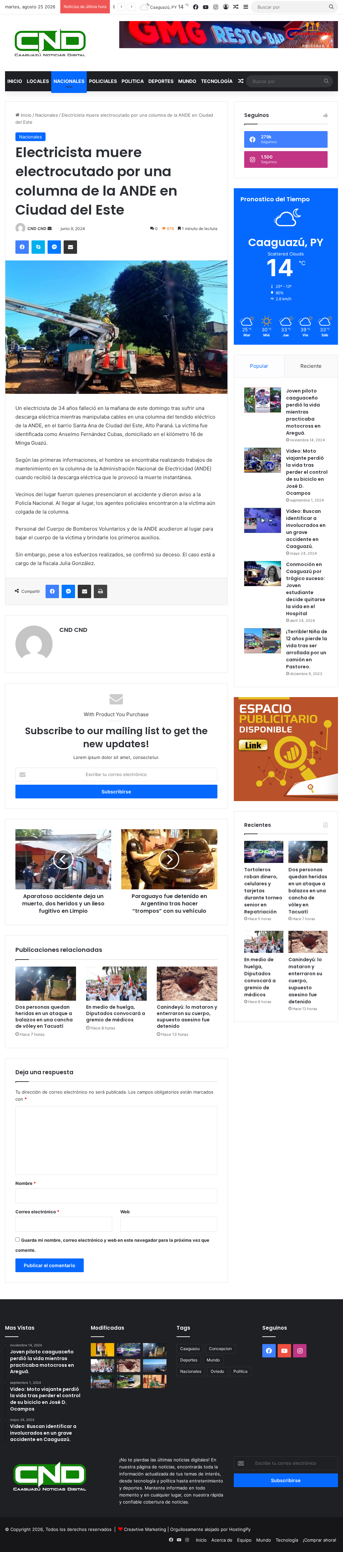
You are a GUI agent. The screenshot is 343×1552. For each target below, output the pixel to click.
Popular (259, 366)
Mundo (187, 81)
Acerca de (221, 1540)
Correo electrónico (37, 1211)
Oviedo (217, 1371)
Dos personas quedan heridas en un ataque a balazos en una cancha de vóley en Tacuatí (44, 1016)
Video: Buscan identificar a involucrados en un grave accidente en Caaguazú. (306, 529)
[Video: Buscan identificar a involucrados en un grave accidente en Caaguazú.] (262, 520)
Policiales (103, 81)
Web (125, 1211)
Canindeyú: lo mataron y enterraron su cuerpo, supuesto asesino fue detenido (187, 1016)
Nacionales (69, 81)
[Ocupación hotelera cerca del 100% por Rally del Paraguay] (128, 1381)
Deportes (161, 81)
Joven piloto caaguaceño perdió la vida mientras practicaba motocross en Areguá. (303, 411)
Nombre (25, 1183)
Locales (38, 81)
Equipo (244, 1540)
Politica (133, 81)
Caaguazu (190, 1348)
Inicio (14, 81)
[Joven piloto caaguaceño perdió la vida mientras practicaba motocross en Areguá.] (262, 400)
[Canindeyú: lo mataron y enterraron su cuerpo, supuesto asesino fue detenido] (187, 984)
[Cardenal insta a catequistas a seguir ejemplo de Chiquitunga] (154, 1381)
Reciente (311, 366)
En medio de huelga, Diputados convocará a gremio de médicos (115, 1013)
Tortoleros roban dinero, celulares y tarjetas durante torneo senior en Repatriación (263, 890)
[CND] (49, 43)
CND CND (37, 228)
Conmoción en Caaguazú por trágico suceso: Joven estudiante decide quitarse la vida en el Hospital (305, 589)
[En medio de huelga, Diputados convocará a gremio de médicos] (116, 984)
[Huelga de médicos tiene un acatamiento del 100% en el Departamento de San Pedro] (102, 1381)
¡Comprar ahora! (319, 1540)
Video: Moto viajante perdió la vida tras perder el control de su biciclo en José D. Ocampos (307, 472)
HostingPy (240, 1529)
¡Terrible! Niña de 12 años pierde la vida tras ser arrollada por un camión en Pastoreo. (306, 649)
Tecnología (216, 81)
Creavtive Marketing (145, 1529)
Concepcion (220, 1348)
